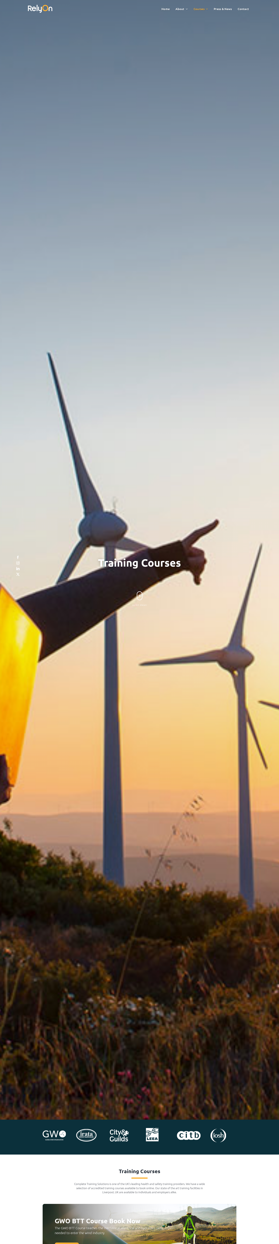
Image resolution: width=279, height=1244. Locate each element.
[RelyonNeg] (40, 6)
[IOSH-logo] (218, 1130)
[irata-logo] (86, 1130)
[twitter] (18, 574)
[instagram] (18, 563)
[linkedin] (18, 568)
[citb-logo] (189, 1132)
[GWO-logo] (54, 1131)
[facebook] (18, 557)
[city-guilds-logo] (119, 1130)
